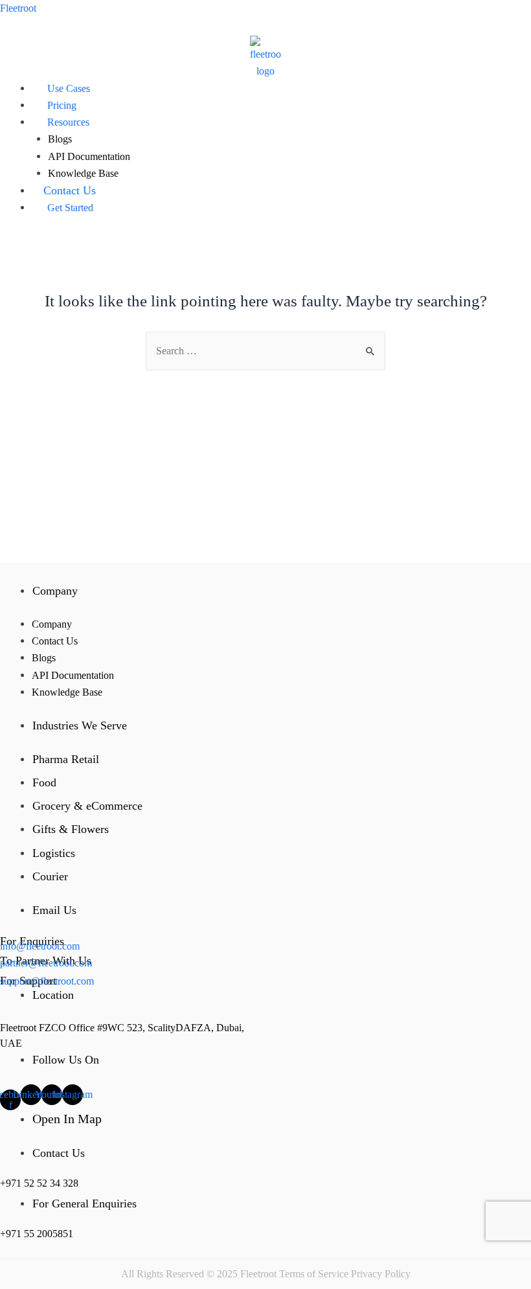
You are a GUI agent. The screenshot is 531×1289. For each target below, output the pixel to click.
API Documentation (89, 156)
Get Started (70, 207)
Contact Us (69, 190)
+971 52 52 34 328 (39, 1183)
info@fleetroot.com (40, 946)
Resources (68, 122)
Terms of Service (313, 1273)
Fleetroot (18, 8)
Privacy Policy (381, 1273)
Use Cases (68, 88)
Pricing (61, 105)
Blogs (60, 139)
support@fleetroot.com (47, 981)
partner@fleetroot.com (46, 962)
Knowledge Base (83, 173)
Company (52, 624)
